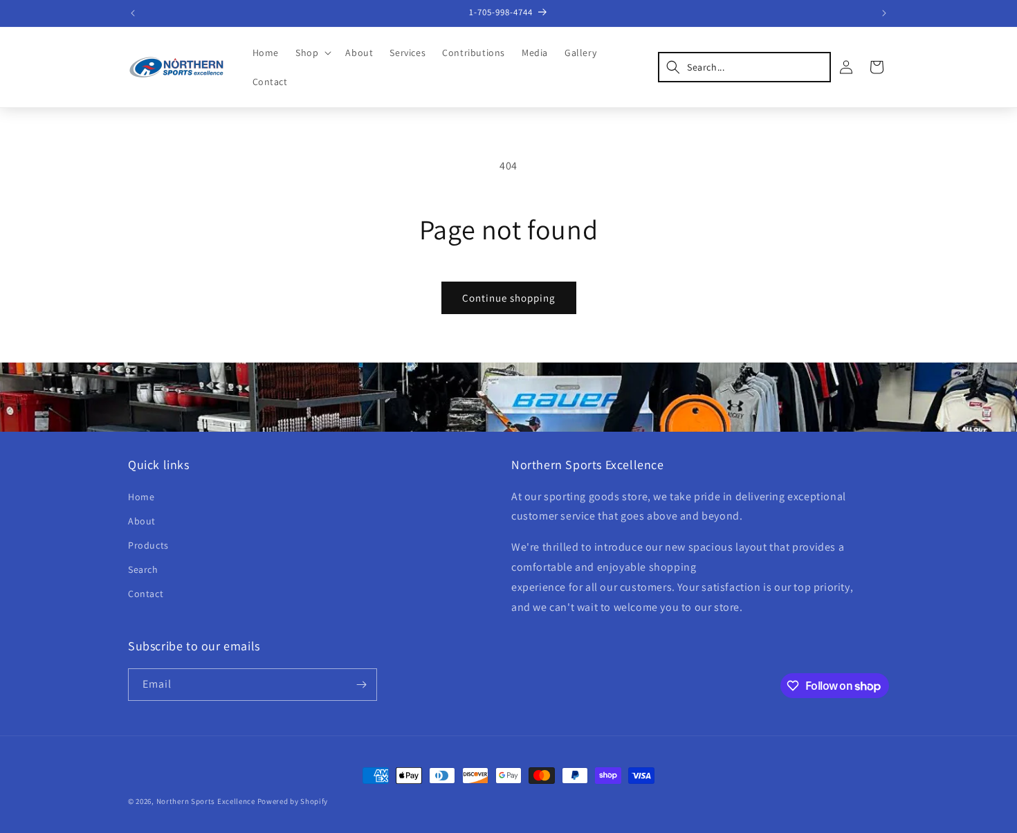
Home (141, 497)
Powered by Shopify (293, 801)
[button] (312, 52)
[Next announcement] (884, 13)
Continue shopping (509, 297)
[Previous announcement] (133, 13)
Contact (145, 593)
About (142, 521)
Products (148, 545)
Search (143, 569)
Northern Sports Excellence (205, 801)
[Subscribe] (361, 684)
